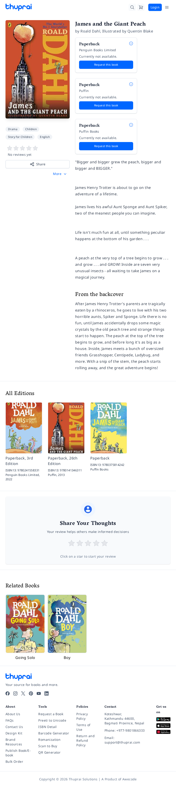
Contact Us (14, 727)
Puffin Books (89, 131)
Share (41, 164)
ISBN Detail (47, 727)
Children (31, 129)
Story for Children (20, 137)
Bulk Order (14, 761)
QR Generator (49, 752)
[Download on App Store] (163, 725)
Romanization (49, 739)
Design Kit (14, 733)
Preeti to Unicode (52, 720)
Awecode (129, 779)
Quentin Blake (140, 31)
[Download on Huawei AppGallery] (163, 732)
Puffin (84, 91)
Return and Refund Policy (85, 740)
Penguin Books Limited (97, 50)
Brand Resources (14, 741)
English (45, 137)
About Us (13, 714)
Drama (12, 129)
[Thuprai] (19, 7)
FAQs (10, 720)
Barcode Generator (53, 733)
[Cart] (141, 7)
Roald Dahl (90, 31)
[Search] (132, 7)
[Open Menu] (166, 7)
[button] (60, 173)
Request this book (106, 65)
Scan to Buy (47, 746)
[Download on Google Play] (163, 719)
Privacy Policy (82, 716)
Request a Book (50, 714)
